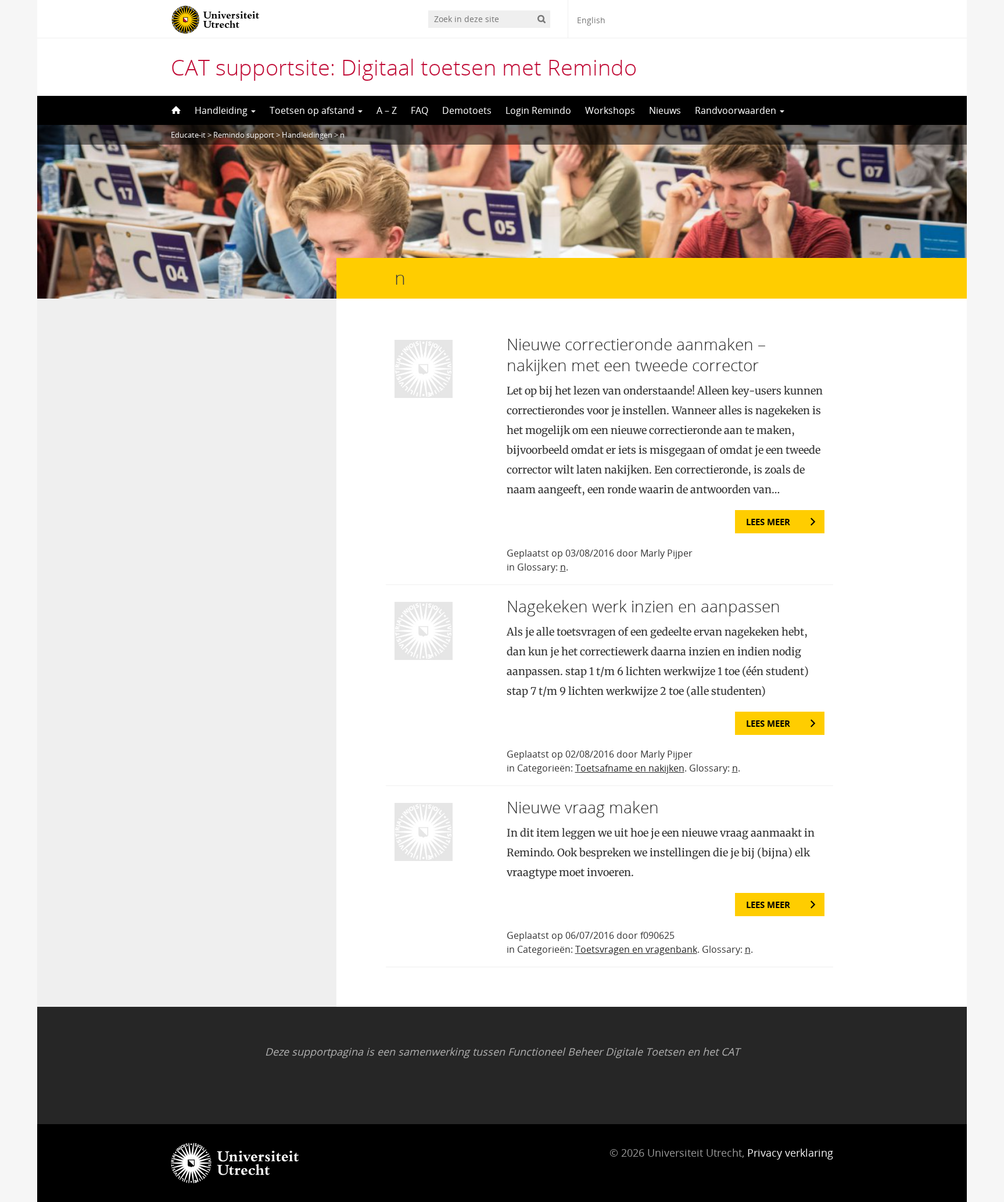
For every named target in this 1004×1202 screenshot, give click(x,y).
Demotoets (467, 110)
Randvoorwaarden (737, 110)
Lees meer (768, 522)
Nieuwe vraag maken (583, 807)
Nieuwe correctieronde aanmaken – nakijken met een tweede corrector (636, 354)
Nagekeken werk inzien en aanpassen (643, 606)
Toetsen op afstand (313, 110)
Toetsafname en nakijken (629, 768)
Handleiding (222, 110)
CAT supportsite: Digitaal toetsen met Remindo (404, 67)
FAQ (419, 110)
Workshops (610, 110)
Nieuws (665, 110)
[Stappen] (175, 110)
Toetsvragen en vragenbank (636, 949)
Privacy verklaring (790, 1153)
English (591, 20)
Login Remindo (538, 110)
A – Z (386, 110)
